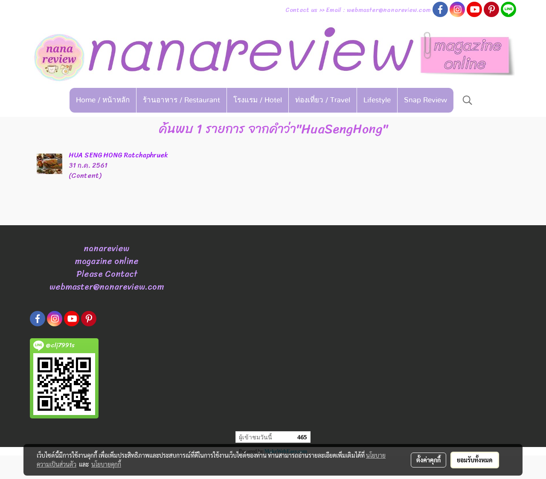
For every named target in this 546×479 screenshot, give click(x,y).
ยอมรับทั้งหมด (475, 460)
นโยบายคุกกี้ (106, 464)
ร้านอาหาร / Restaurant (181, 100)
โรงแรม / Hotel (257, 100)
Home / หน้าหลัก (103, 100)
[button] (467, 100)
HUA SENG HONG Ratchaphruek (118, 155)
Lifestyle (377, 100)
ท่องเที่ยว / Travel (322, 100)
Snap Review (425, 100)
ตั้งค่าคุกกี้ (428, 460)
